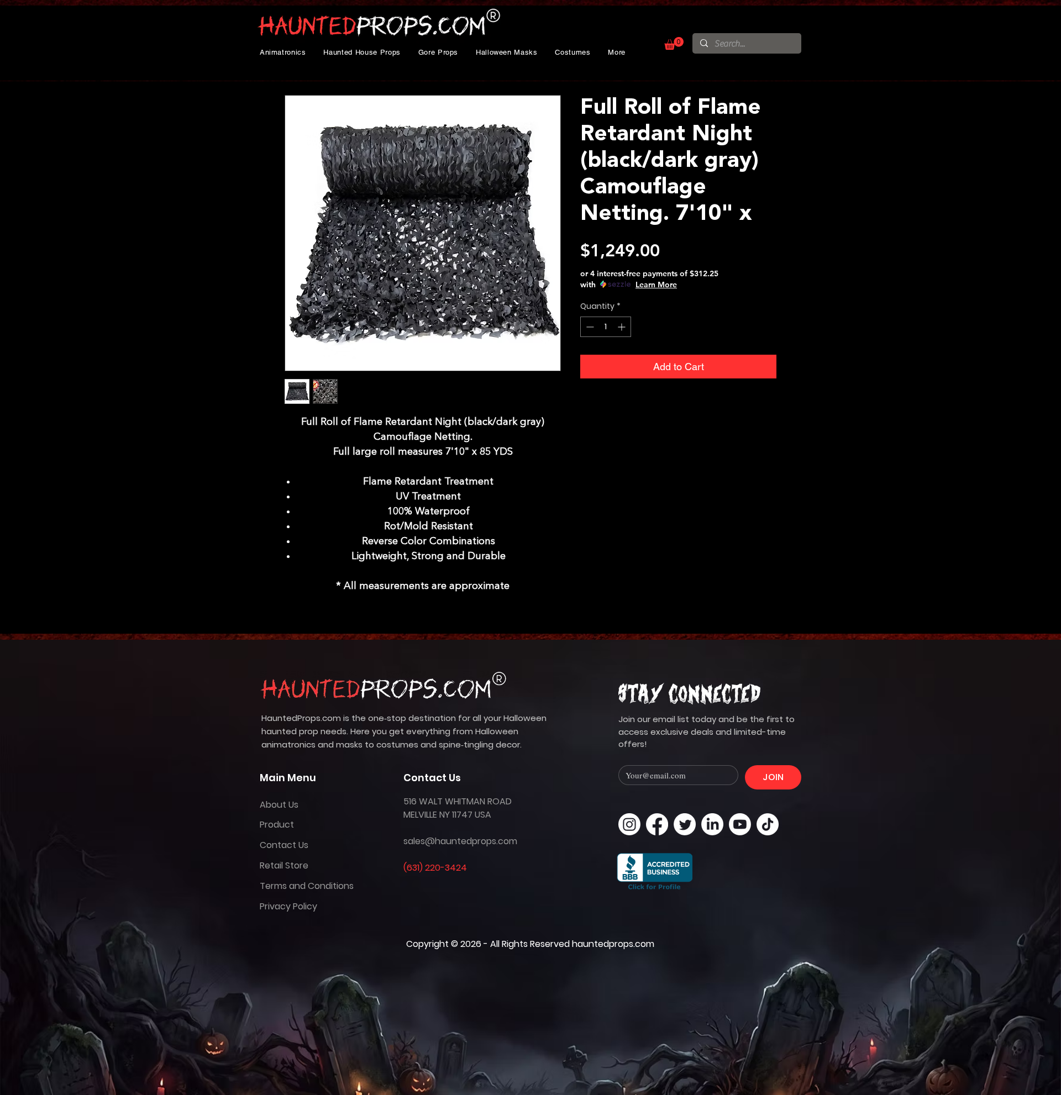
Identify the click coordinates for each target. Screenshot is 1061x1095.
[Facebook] (657, 824)
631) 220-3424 (437, 867)
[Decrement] (589, 326)
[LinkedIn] (712, 824)
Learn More (656, 284)
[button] (283, 52)
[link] (674, 43)
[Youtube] (740, 824)
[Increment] (622, 326)
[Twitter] (685, 824)
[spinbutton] (606, 326)
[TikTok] (768, 824)
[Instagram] (629, 824)
